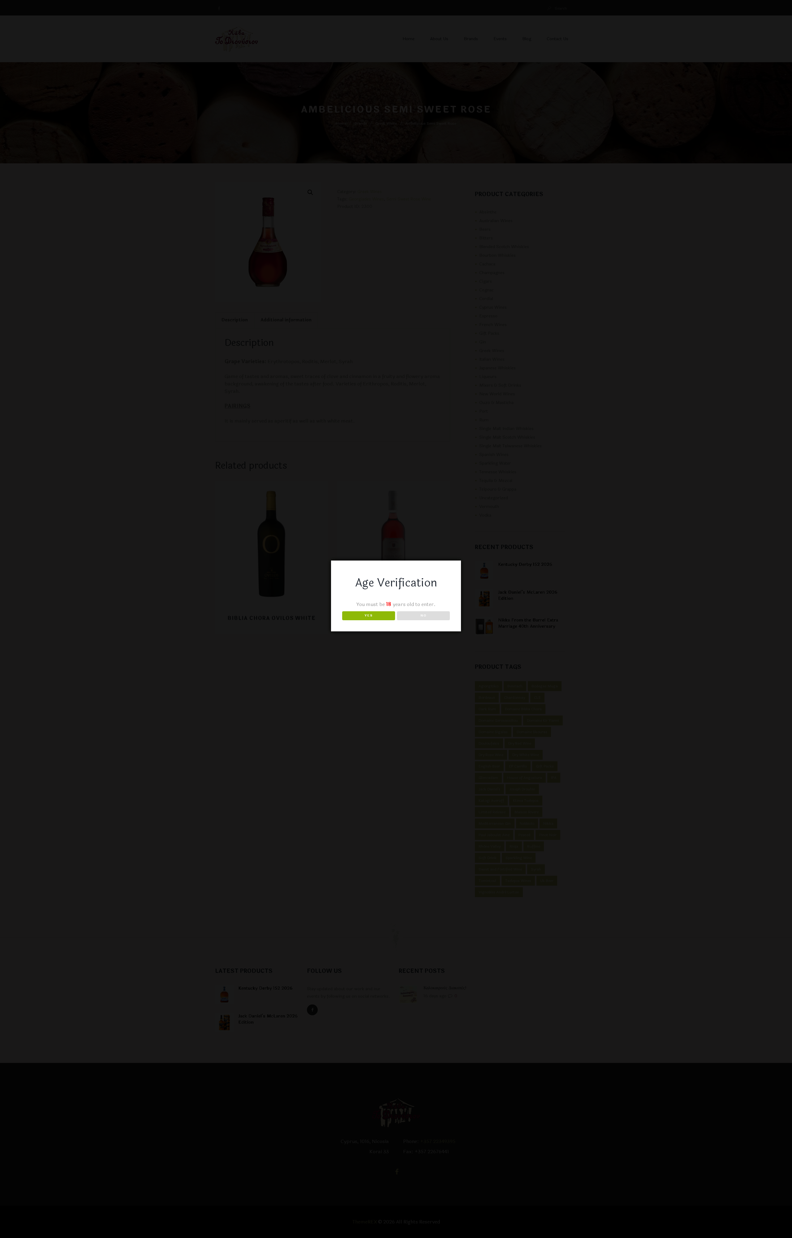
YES (368, 615)
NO (423, 615)
